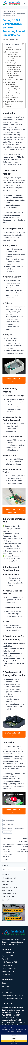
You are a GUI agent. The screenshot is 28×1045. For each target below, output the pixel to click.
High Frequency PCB (9, 887)
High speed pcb (7, 890)
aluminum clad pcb (9, 820)
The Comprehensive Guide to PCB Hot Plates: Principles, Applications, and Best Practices (8, 849)
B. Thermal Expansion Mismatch (14, 90)
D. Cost (10, 95)
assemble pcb (19, 828)
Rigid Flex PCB (7, 881)
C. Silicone (11, 58)
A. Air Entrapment (13, 86)
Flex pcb (5, 884)
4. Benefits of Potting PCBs (14, 80)
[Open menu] (24, 3)
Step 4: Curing (12, 73)
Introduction (9, 47)
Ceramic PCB (7, 900)
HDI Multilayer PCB (9, 878)
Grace (6, 39)
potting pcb (7, 832)
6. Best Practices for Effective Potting (11, 98)
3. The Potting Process (13, 63)
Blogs (4, 983)
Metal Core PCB (8, 897)
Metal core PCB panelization (12, 995)
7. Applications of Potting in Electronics (14, 103)
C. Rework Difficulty (14, 93)
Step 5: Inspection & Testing (14, 76)
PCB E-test (6, 989)
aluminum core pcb (9, 824)
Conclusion (8, 106)
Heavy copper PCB (9, 894)
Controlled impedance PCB (12, 999)
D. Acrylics (11, 60)
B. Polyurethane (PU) (14, 56)
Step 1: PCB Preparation (15, 65)
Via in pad (5, 986)
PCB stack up (7, 992)
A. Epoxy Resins (13, 54)
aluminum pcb (7, 828)
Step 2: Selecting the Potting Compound (14, 68)
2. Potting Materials (11, 52)
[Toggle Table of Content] (22, 44)
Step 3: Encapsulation (14, 71)
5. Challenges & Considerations (10, 83)
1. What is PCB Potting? (13, 49)
